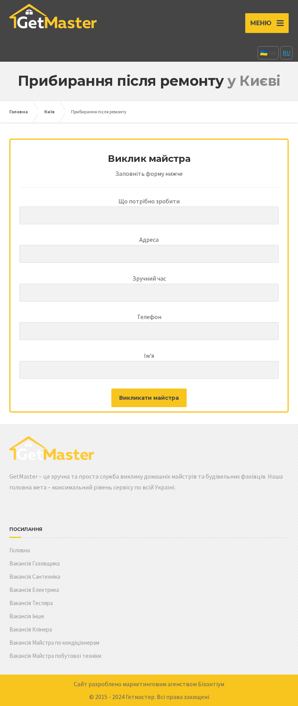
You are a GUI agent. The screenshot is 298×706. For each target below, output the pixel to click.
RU (286, 53)
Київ (49, 111)
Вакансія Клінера (30, 629)
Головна (18, 111)
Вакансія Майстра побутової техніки (55, 655)
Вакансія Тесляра (31, 603)
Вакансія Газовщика (34, 563)
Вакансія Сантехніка (34, 576)
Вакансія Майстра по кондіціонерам (54, 642)
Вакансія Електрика (34, 589)
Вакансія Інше (26, 616)
